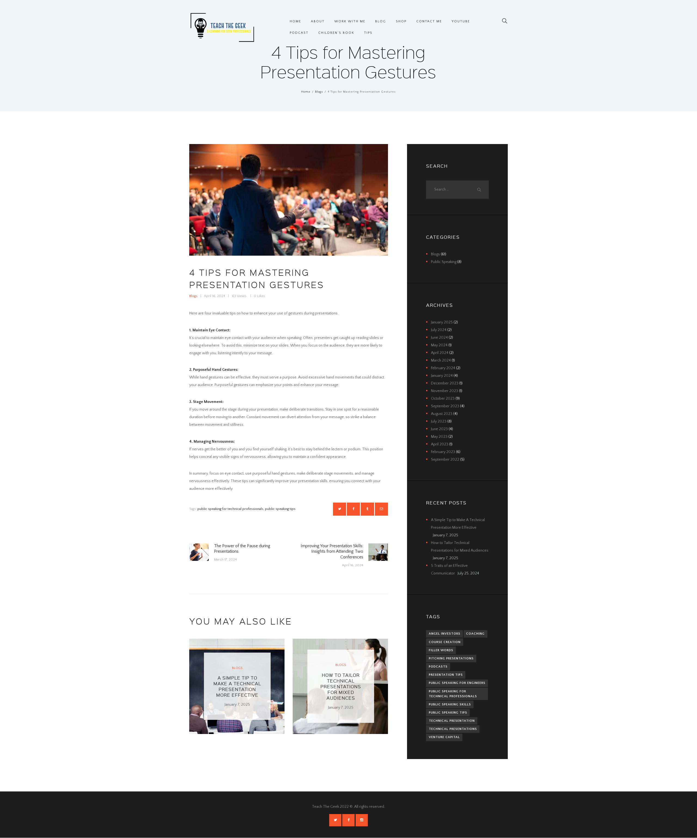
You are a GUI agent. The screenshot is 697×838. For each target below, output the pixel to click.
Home (305, 91)
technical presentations (453, 729)
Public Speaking (443, 262)
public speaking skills (450, 704)
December (444, 383)
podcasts (438, 666)
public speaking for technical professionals (230, 509)
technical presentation (452, 721)
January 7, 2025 (237, 704)
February (443, 368)
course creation (445, 642)
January (442, 322)
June (439, 337)
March (441, 360)
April (439, 353)
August (442, 414)
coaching (475, 633)
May (439, 345)
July (439, 330)
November (444, 391)
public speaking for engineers (457, 683)
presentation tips (446, 675)
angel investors (444, 633)
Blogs (319, 91)
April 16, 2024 (214, 296)
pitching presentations (451, 658)
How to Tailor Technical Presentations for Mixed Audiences (340, 686)
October (443, 398)
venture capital (444, 737)
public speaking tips (280, 509)
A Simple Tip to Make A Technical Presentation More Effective (237, 686)
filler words (441, 650)
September (445, 406)
